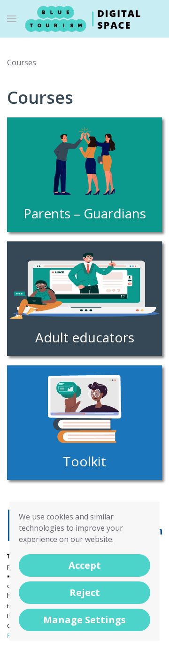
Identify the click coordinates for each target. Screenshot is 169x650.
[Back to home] (84, 19)
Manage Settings (84, 619)
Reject (84, 592)
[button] (11, 19)
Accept (85, 565)
